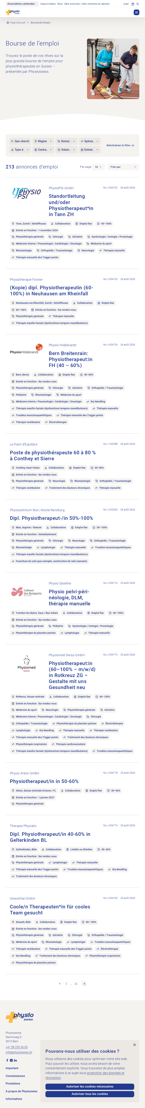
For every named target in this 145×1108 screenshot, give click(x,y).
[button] (136, 12)
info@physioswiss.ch (19, 1052)
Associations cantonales (21, 3)
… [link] (71, 983)
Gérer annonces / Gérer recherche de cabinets (87, 3)
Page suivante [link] (84, 983)
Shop (60, 3)
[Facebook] (7, 1060)
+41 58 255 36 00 (17, 1047)
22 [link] (75, 983)
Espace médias (48, 3)
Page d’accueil (17, 22)
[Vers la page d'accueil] (20, 1017)
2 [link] (66, 983)
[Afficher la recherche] (137, 4)
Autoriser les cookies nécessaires (89, 1086)
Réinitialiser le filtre (118, 145)
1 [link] (59, 983)
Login (126, 3)
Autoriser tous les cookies (90, 1094)
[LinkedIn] (15, 1060)
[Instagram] (11, 1060)
